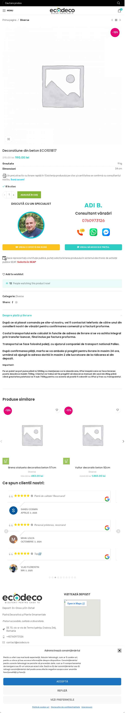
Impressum (87, 707)
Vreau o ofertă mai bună (33, 247)
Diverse (24, 20)
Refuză (62, 690)
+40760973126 (14, 636)
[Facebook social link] (12, 302)
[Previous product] (112, 20)
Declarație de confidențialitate (65, 707)
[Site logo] (62, 10)
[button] (119, 650)
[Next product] (120, 20)
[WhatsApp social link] (16, 302)
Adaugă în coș (29, 195)
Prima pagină (9, 20)
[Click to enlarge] (8, 139)
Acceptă (62, 681)
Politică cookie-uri (40, 707)
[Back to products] (116, 20)
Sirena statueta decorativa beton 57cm (32, 467)
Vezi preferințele (62, 699)
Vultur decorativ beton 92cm (92, 467)
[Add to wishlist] (57, 410)
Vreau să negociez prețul (94, 247)
